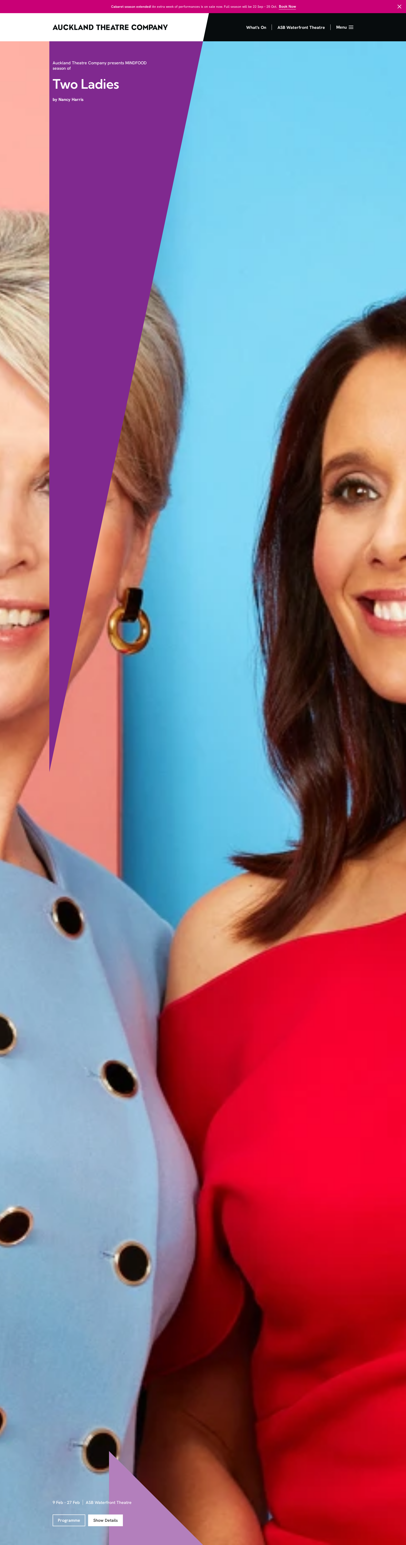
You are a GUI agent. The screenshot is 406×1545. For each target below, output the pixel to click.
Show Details (105, 1520)
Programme (69, 1520)
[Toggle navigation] (344, 27)
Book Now (287, 6)
